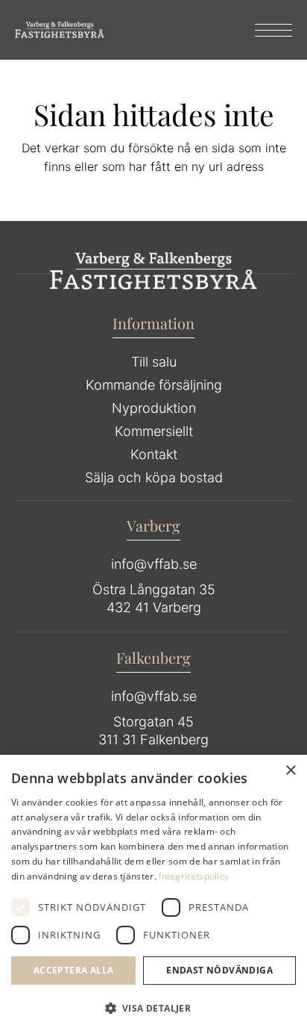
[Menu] (266, 30)
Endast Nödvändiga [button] (219, 970)
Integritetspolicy (194, 876)
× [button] (290, 770)
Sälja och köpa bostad (154, 477)
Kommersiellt (154, 431)
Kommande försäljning (154, 385)
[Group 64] (59, 30)
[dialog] (153, 894)
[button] (153, 1008)
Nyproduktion (154, 408)
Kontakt (153, 454)
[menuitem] (266, 30)
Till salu (154, 362)
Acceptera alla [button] (74, 970)
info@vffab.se (154, 564)
